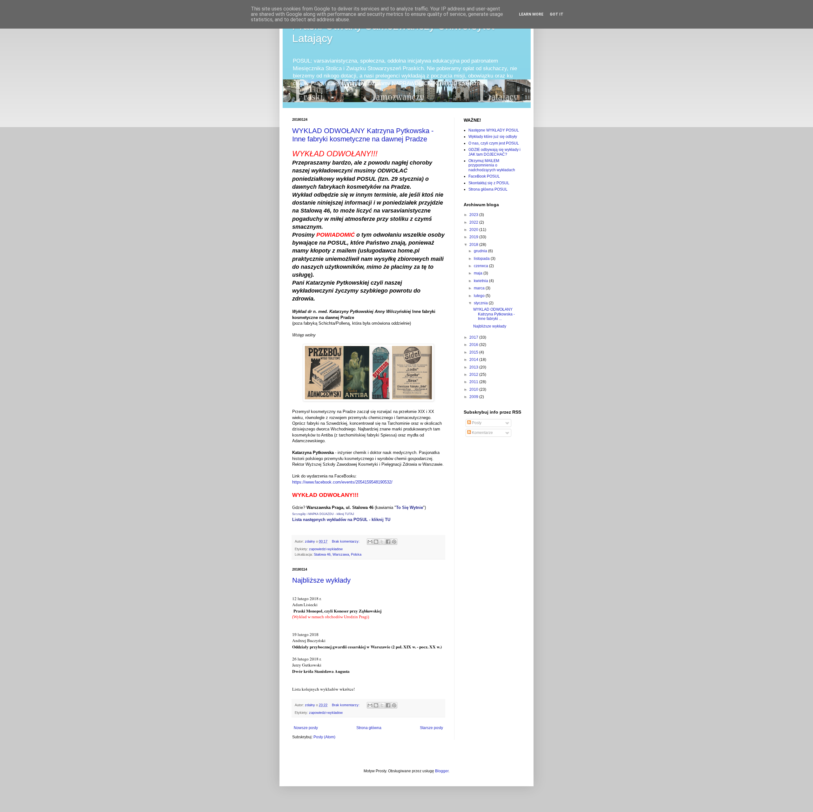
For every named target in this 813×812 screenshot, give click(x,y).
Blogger (441, 771)
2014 (474, 359)
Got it (556, 14)
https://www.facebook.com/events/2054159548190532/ (342, 482)
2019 (474, 237)
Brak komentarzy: (346, 541)
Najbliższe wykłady (321, 580)
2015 (474, 352)
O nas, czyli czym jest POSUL (493, 143)
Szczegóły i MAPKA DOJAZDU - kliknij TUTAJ (323, 514)
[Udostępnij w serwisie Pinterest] (394, 541)
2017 (474, 337)
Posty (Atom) (324, 737)
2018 (474, 244)
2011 (474, 382)
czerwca (481, 266)
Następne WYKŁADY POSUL (493, 130)
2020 (474, 229)
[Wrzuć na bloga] (376, 541)
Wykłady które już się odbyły (492, 136)
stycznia (481, 303)
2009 (474, 397)
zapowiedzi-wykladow (326, 549)
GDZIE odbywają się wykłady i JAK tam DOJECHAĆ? (494, 151)
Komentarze (482, 432)
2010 (474, 389)
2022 (474, 222)
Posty (476, 423)
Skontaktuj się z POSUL (488, 183)
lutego (480, 296)
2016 (474, 344)
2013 (474, 367)
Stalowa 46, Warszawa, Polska (337, 554)
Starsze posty (431, 728)
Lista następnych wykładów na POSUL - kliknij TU (341, 519)
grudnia (481, 251)
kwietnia (481, 281)
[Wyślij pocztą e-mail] (370, 541)
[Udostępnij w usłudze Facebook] (388, 541)
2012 (474, 374)
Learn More (531, 14)
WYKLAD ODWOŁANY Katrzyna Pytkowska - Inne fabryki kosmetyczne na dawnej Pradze (362, 135)
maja (478, 273)
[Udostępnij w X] (382, 541)
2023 (474, 215)
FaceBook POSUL (484, 176)
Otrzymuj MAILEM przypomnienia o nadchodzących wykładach (491, 165)
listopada (482, 258)
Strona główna (368, 728)
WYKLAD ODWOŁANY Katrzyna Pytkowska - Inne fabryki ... (494, 314)
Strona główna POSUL (487, 189)
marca (480, 288)
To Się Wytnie (409, 507)
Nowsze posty (306, 728)
